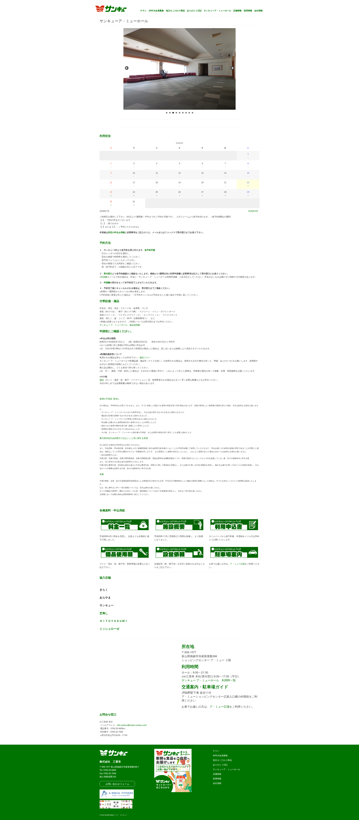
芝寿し (104, 613)
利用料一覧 (209, 680)
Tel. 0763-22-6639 (108, 769)
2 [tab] (170, 112)
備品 (102, 379)
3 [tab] (173, 112)
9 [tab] (192, 112)
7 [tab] (186, 112)
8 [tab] (189, 112)
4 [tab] (176, 112)
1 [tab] (166, 112)
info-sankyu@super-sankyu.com (132, 724)
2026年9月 (253, 211)
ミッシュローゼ (109, 628)
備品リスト (145, 357)
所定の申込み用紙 (116, 232)
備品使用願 (120, 324)
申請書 (104, 276)
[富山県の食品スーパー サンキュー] (112, 9)
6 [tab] (183, 112)
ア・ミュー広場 (237, 563)
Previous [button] (127, 68)
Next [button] (232, 68)
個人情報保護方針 (108, 776)
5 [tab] (179, 112)
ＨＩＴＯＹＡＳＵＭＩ (114, 620)
